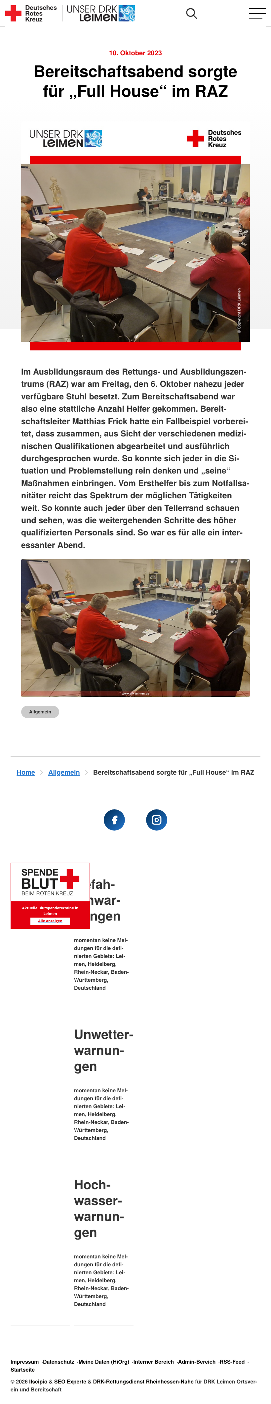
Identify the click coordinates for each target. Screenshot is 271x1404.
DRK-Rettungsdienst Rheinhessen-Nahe (143, 1381)
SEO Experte (70, 1381)
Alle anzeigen (50, 921)
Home (26, 772)
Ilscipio (38, 1381)
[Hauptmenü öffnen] (257, 13)
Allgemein (40, 711)
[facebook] (114, 820)
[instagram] (156, 820)
